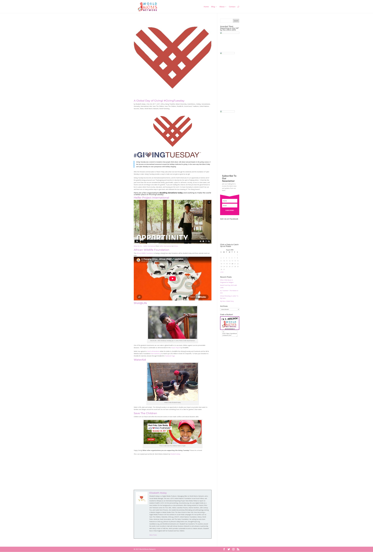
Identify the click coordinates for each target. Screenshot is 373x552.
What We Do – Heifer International (145, 246)
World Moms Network (152, 109)
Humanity (137, 106)
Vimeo (176, 246)
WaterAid (140, 359)
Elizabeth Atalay (141, 104)
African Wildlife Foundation (151, 249)
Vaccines (136, 109)
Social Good (188, 106)
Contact (232, 7)
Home (206, 7)
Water (142, 109)
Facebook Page (170, 356)
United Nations (204, 106)
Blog (213, 7)
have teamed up (156, 353)
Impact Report (175, 348)
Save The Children (158, 106)
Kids (150, 106)
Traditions (195, 106)
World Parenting (164, 109)
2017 (158, 104)
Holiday (198, 104)
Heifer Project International (151, 197)
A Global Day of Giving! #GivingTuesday (159, 100)
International (145, 106)
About (221, 7)
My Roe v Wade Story (227, 301)
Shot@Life (180, 106)
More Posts (153, 535)
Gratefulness (191, 104)
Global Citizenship (181, 104)
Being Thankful (170, 104)
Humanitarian (206, 104)
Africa (163, 104)
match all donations (153, 351)
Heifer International (165, 246)
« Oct (221, 272)
